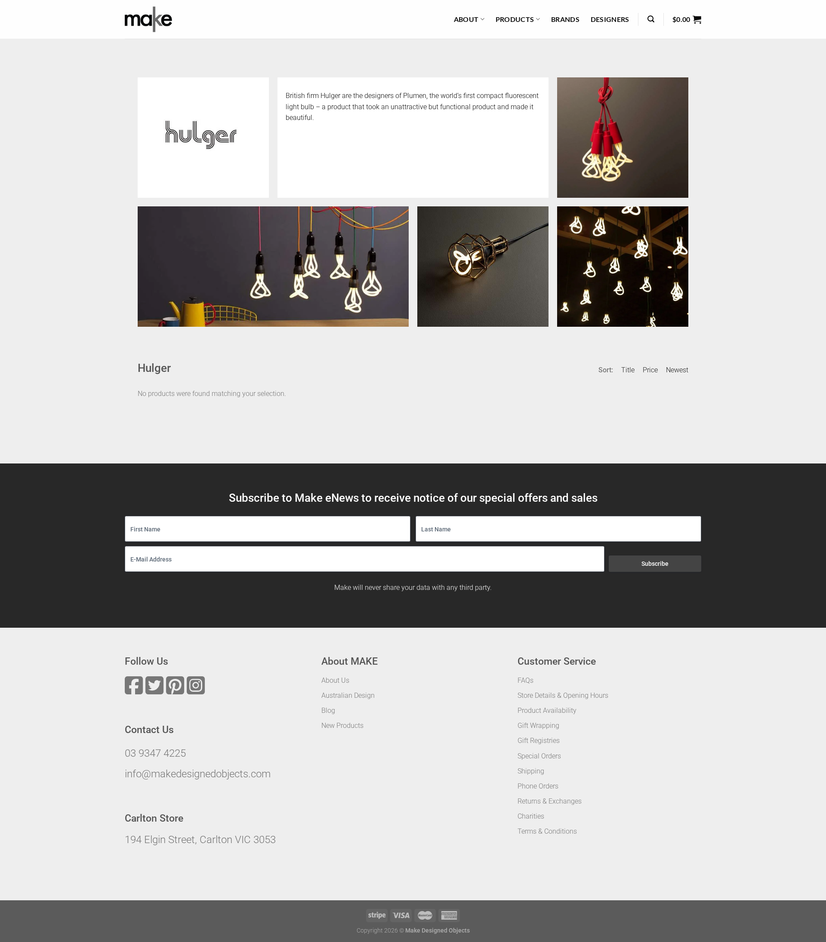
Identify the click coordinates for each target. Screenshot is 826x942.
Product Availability (547, 710)
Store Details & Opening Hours (563, 695)
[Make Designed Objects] (148, 19)
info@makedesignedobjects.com (198, 774)
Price (650, 370)
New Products (342, 725)
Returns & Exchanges (550, 801)
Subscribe (655, 563)
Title (628, 370)
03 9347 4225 (155, 753)
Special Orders (539, 756)
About (466, 19)
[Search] (650, 19)
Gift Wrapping (538, 725)
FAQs (525, 680)
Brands (565, 19)
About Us (335, 680)
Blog (328, 710)
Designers (610, 19)
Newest (677, 370)
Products (515, 19)
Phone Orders (538, 786)
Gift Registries (539, 740)
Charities (531, 816)
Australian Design (348, 695)
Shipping (531, 771)
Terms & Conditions (547, 831)
